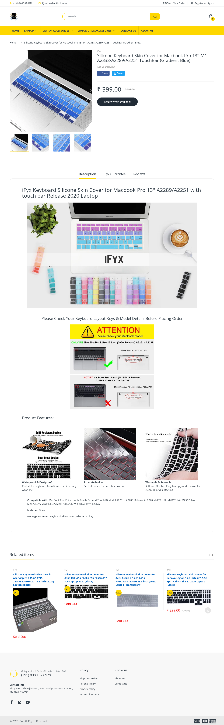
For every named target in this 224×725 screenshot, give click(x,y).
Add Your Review (106, 66)
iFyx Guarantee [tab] (115, 174)
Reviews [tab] (139, 174)
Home (13, 42)
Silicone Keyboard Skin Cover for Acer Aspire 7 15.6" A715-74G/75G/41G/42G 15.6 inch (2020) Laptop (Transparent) (135, 579)
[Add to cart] (208, 610)
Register (199, 3)
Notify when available (117, 101)
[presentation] (209, 555)
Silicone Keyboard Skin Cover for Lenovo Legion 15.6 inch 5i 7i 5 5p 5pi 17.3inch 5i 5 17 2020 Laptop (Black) (187, 579)
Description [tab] (87, 174)
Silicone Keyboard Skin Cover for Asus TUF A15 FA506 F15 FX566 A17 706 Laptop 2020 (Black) (85, 578)
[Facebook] (11, 702)
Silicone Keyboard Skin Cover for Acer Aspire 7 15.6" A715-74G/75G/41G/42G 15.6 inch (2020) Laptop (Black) (33, 579)
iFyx (99, 51)
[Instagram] (20, 702)
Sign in (211, 3)
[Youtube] (28, 702)
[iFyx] (14, 16)
